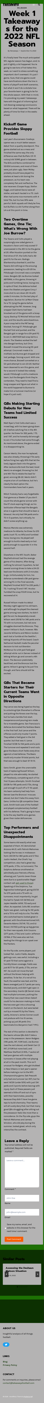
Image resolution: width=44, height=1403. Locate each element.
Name (7, 1203)
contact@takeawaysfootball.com (18, 1383)
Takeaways (14, 51)
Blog (5, 1361)
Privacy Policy (10, 1365)
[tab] (17, 1286)
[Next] (37, 1274)
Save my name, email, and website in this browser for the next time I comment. (21, 1227)
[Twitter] (6, 1344)
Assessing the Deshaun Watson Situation (19, 1269)
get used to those (24, 883)
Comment (10, 1189)
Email (7, 1217)
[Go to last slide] (6, 1274)
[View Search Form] (39, 5)
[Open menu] (33, 4)
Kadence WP (28, 1396)
